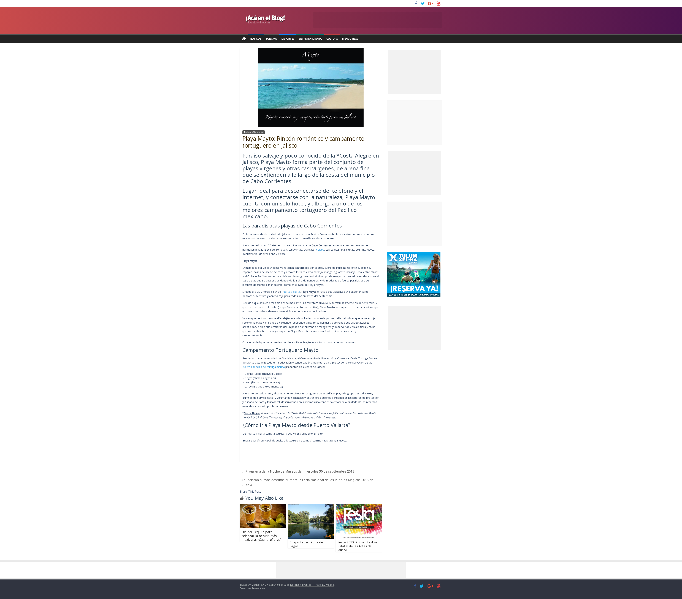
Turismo (271, 38)
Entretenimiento (310, 38)
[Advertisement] (414, 122)
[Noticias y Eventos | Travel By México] (244, 39)
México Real (350, 38)
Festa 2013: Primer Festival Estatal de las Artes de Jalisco (357, 546)
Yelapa (320, 249)
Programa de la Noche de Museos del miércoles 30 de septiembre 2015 (298, 471)
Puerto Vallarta (291, 291)
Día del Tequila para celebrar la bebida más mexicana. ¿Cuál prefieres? (262, 536)
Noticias (255, 38)
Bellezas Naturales (253, 132)
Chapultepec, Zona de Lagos (306, 544)
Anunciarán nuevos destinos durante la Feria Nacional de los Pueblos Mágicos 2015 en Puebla (307, 482)
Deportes (287, 38)
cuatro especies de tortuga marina (263, 366)
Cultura (332, 38)
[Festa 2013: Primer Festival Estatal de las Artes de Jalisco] (359, 506)
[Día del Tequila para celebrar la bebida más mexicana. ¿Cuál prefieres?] (263, 506)
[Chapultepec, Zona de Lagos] (311, 506)
